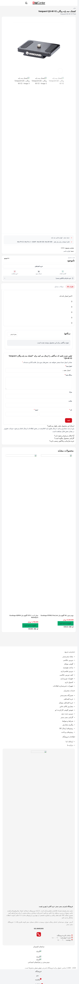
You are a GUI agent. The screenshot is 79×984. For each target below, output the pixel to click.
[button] (66, 623)
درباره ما (70, 745)
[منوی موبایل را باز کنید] (75, 3)
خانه (74, 8)
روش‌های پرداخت (67, 732)
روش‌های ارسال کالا (66, 728)
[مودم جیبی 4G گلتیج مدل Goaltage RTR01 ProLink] (56, 531)
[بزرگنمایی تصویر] (60, 70)
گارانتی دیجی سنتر (67, 717)
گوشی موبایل (68, 664)
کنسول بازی (69, 682)
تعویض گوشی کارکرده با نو (64, 710)
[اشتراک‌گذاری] (19, 20)
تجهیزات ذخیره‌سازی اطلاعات (63, 686)
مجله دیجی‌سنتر (68, 656)
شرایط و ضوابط (67, 721)
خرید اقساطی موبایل (66, 703)
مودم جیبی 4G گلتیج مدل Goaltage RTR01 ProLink (57, 615)
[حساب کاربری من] (3, 3)
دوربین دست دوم (67, 714)
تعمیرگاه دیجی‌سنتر (66, 695)
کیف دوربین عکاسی (66, 675)
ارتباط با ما (69, 741)
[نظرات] (32, 20)
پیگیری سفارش (68, 725)
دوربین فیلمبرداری (67, 671)
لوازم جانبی (66, 251)
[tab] (70, 287)
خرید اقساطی (39, 266)
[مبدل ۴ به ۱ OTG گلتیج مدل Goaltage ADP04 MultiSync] (21, 531)
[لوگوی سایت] (38, 3)
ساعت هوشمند (68, 667)
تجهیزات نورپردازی (66, 678)
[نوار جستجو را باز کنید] (26, 3)
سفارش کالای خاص (66, 706)
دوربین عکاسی (68, 660)
